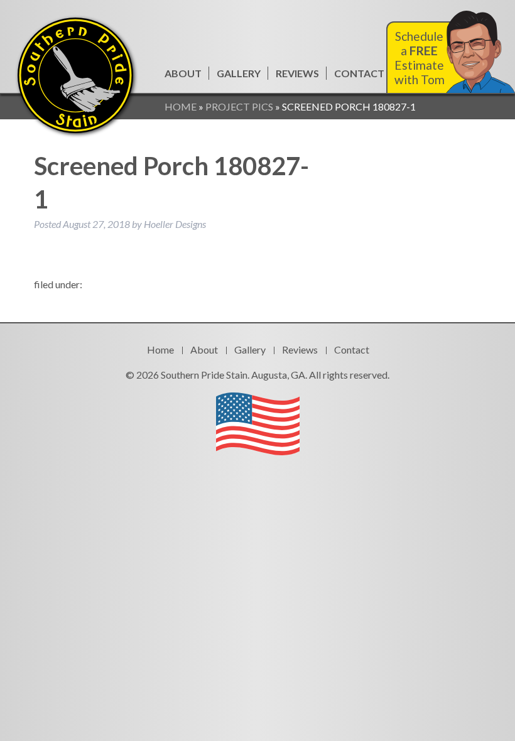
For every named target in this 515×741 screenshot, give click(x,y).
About (183, 73)
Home (181, 106)
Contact (359, 73)
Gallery (239, 73)
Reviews (297, 73)
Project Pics (239, 106)
